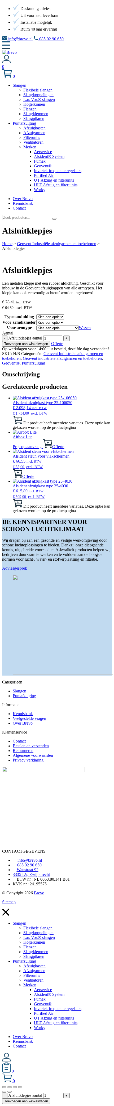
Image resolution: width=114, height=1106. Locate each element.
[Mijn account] (6, 62)
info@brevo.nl (20, 39)
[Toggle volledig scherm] (9, 1087)
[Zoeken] (54, 219)
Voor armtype (19, 328)
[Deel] (15, 1087)
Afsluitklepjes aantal (25, 338)
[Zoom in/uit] (4, 1087)
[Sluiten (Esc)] (20, 1087)
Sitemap (9, 902)
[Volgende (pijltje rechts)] (9, 1092)
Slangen (19, 691)
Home (7, 243)
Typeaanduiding (19, 316)
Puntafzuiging (33, 363)
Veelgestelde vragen (29, 718)
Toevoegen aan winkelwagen (26, 344)
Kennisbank (23, 713)
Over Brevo (23, 723)
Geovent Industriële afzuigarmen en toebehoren (56, 243)
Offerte (57, 343)
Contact (19, 741)
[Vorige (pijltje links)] (4, 1092)
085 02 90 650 (51, 39)
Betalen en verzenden (31, 746)
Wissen (85, 328)
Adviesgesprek (14, 568)
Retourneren (23, 750)
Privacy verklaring (28, 760)
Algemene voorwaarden (33, 755)
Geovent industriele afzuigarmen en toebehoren (62, 358)
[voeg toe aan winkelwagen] (17, 422)
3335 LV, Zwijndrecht (31, 874)
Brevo (39, 893)
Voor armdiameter (19, 322)
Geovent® (11, 363)
